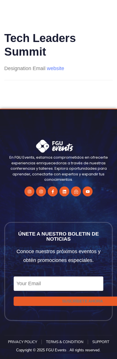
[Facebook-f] (53, 191)
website (55, 68)
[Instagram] (29, 191)
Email (39, 68)
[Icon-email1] (76, 191)
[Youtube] (88, 191)
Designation (17, 68)
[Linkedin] (64, 191)
